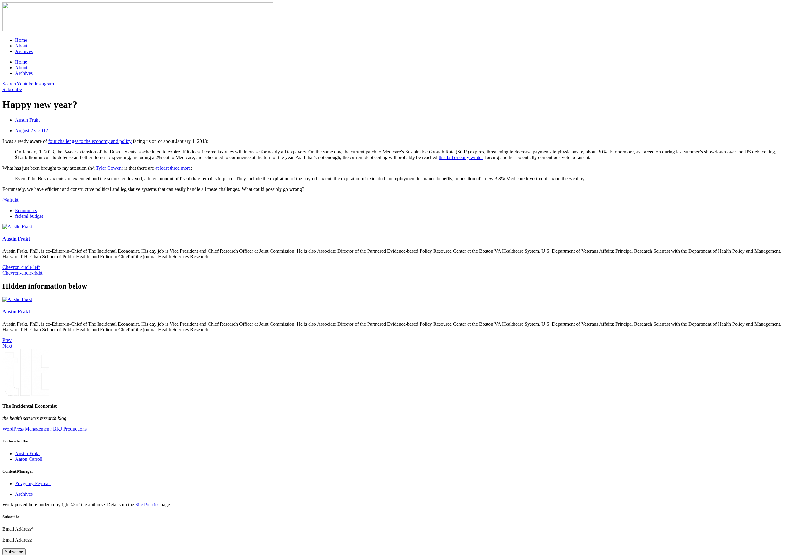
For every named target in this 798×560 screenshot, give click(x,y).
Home (21, 40)
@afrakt (10, 199)
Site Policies (147, 504)
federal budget (29, 216)
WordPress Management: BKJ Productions (44, 428)
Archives (24, 51)
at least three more (173, 168)
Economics (26, 210)
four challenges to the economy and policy (90, 141)
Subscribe (14, 551)
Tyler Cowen (109, 168)
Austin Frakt (16, 238)
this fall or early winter (461, 157)
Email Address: (18, 540)
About (21, 45)
